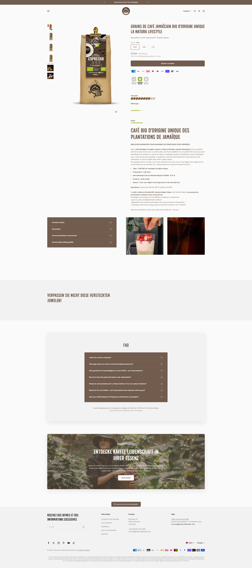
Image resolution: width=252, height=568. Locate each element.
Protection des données (110, 519)
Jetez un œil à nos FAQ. (180, 519)
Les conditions (106, 523)
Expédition (105, 526)
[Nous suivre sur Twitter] (53, 543)
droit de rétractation (108, 530)
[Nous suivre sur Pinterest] (63, 543)
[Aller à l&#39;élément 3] (50, 48)
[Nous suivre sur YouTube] (68, 543)
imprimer (104, 534)
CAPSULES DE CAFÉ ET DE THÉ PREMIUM (126, 2)
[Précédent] (104, 2)
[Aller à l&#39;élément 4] (50, 59)
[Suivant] (147, 2)
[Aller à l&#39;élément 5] (50, 68)
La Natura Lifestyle (83, 550)
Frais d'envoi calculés (146, 56)
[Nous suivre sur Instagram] (58, 543)
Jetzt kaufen (126, 478)
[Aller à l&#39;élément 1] (50, 27)
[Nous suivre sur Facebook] (48, 543)
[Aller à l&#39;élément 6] (50, 76)
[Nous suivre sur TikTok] (73, 543)
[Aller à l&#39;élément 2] (50, 37)
